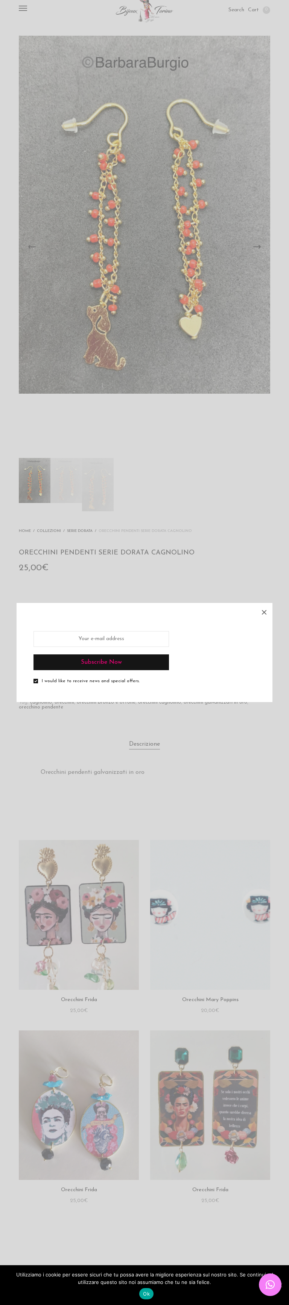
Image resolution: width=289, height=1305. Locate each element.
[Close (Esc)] (264, 611)
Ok (146, 1294)
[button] (270, 1284)
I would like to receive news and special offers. (91, 681)
